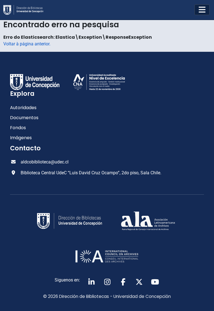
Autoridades (23, 107)
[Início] (25, 10)
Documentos (24, 117)
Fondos (18, 127)
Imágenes (21, 137)
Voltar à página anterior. (26, 43)
